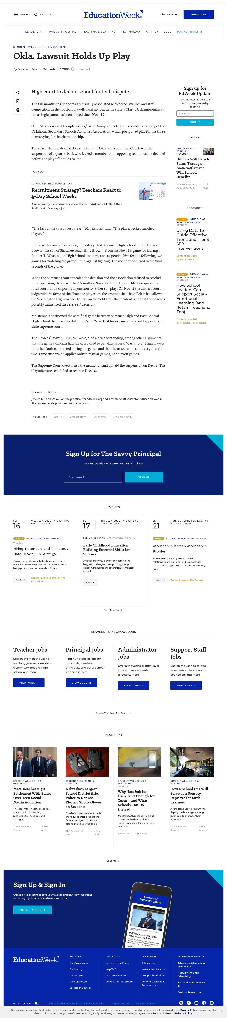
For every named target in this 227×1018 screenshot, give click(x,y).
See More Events (113, 610)
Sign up (144, 477)
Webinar (18, 543)
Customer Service (116, 975)
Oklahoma (100, 416)
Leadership (34, 31)
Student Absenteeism (180, 538)
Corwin (199, 580)
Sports (58, 416)
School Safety (78, 416)
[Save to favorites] (17, 101)
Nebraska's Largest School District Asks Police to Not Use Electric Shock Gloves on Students (83, 798)
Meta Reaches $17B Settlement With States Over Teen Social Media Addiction (32, 796)
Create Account (32, 910)
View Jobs (27, 682)
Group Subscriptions (153, 975)
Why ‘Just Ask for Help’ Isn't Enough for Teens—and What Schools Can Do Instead (136, 800)
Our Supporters (78, 981)
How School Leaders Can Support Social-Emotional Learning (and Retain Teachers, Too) (193, 298)
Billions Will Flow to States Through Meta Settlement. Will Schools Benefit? (193, 168)
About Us (75, 956)
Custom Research (188, 992)
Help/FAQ (111, 969)
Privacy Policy (145, 1003)
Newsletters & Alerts (153, 969)
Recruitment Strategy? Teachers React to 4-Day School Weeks (76, 193)
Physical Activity (123, 416)
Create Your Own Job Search (112, 713)
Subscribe (198, 14)
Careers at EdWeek (80, 988)
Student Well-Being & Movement (40, 47)
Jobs (167, 31)
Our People (76, 975)
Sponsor (182, 225)
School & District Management (51, 184)
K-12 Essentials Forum (121, 538)
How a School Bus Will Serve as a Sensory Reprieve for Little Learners (189, 796)
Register (20, 580)
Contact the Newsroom (119, 981)
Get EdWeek (149, 956)
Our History (76, 969)
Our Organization (79, 963)
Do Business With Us (191, 956)
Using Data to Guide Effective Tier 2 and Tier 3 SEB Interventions (192, 239)
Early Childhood (94, 538)
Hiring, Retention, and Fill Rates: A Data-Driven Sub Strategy (41, 551)
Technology (131, 31)
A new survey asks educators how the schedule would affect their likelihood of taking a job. (76, 206)
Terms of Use (120, 1003)
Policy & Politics (63, 31)
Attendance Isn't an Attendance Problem (180, 548)
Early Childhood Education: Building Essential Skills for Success (106, 549)
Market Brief (188, 31)
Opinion (152, 31)
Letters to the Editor (117, 963)
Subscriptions (149, 963)
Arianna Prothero (186, 184)
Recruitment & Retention (43, 538)
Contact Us (113, 956)
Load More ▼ (113, 861)
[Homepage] (113, 14)
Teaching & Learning (99, 31)
